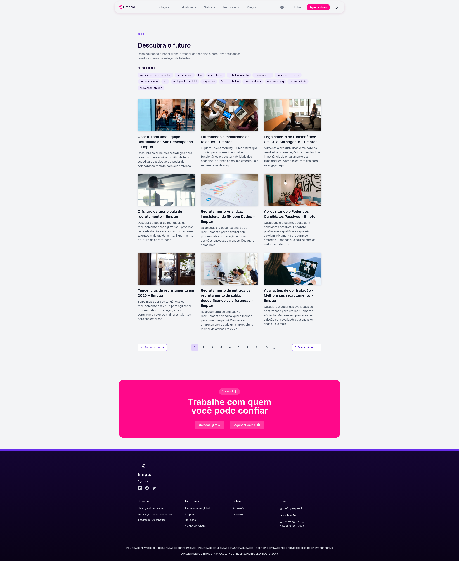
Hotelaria (190, 519)
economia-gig (275, 81)
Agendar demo (318, 7)
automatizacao (149, 81)
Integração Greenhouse (151, 519)
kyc (200, 74)
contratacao (215, 74)
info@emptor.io (293, 508)
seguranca (209, 81)
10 (266, 347)
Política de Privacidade (140, 548)
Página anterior (152, 347)
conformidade (298, 81)
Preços (252, 7)
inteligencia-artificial (185, 81)
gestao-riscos (253, 81)
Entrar (298, 7)
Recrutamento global (197, 508)
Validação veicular (196, 525)
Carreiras (237, 514)
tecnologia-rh (263, 74)
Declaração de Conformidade (177, 548)
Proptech (190, 514)
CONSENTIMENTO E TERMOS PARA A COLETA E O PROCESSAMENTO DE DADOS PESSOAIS (230, 553)
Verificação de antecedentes (155, 514)
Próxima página (306, 347)
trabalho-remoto (239, 74)
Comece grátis (209, 425)
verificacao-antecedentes (155, 74)
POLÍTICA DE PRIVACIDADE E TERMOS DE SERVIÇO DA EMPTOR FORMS (294, 548)
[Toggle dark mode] (336, 7)
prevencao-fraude (151, 87)
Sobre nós (238, 508)
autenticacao (185, 74)
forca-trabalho (230, 81)
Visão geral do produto (151, 508)
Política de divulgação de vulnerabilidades (225, 548)
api (165, 81)
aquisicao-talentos (288, 74)
